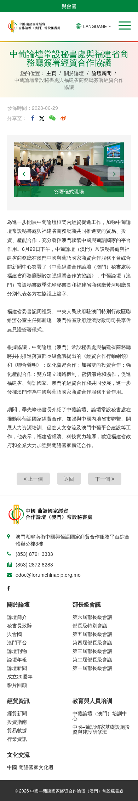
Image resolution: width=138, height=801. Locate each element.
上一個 (35, 478)
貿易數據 (17, 730)
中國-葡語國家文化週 (30, 767)
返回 (69, 478)
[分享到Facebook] (32, 118)
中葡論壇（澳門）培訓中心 (100, 716)
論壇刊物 (17, 650)
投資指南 (17, 721)
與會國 (69, 6)
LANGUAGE (95, 26)
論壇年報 (17, 659)
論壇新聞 (101, 73)
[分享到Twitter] (42, 118)
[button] (125, 25)
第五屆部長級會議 (92, 633)
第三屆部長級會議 (92, 650)
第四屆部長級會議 (92, 642)
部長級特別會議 (90, 625)
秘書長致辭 (19, 625)
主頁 (51, 73)
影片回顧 (17, 684)
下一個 (103, 478)
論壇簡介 (17, 616)
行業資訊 (17, 738)
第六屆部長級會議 (92, 616)
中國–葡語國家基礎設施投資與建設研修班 (101, 729)
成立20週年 (20, 676)
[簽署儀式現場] (69, 169)
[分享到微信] (52, 118)
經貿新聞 (17, 713)
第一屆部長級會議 (92, 667)
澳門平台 (17, 642)
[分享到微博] (63, 118)
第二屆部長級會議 (92, 659)
